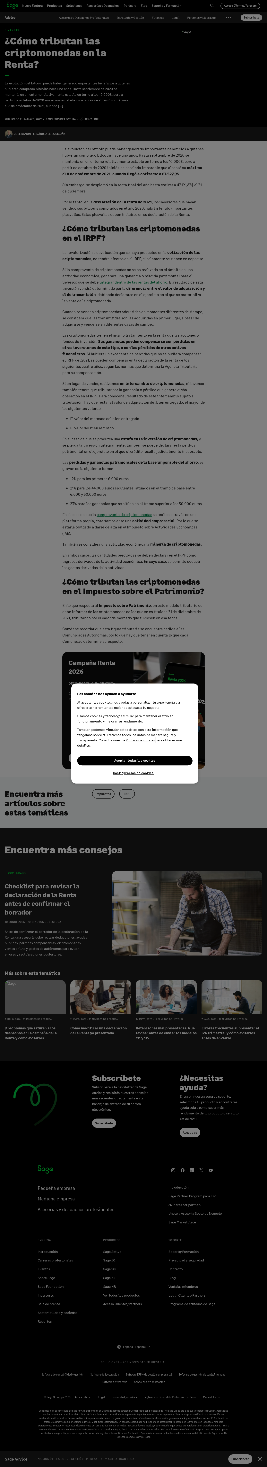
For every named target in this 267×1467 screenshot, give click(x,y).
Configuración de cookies (133, 773)
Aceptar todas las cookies (135, 760)
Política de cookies (140, 740)
